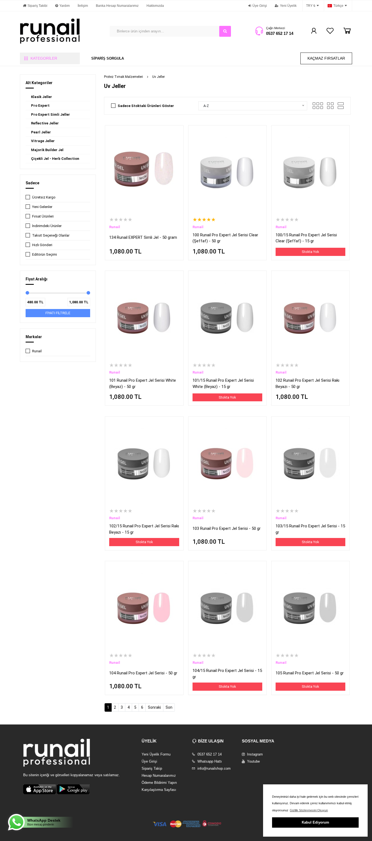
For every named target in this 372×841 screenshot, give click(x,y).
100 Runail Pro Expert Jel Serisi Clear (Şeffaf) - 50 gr (225, 238)
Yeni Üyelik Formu (156, 754)
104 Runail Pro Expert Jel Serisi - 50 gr (143, 673)
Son (169, 707)
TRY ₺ (310, 6)
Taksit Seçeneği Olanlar (50, 235)
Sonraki (154, 707)
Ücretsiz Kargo (44, 197)
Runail (37, 351)
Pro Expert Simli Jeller (50, 114)
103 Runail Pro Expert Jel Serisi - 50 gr (227, 528)
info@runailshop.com (213, 768)
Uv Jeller (158, 77)
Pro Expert (40, 105)
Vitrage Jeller (43, 141)
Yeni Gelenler (42, 207)
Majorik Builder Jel (47, 150)
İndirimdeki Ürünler (47, 226)
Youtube (253, 761)
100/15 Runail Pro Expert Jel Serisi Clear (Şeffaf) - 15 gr (306, 238)
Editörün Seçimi (44, 254)
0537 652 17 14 (279, 33)
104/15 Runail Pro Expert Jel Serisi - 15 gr (227, 673)
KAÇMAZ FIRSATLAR (326, 58)
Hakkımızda (155, 6)
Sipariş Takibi (37, 6)
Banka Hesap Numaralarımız (117, 6)
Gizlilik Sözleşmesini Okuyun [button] (309, 810)
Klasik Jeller (41, 97)
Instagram (254, 754)
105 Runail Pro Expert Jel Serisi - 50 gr (310, 673)
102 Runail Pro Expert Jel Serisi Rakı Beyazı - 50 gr (307, 383)
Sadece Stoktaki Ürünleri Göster (146, 106)
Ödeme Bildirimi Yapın (159, 783)
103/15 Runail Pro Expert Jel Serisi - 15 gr (310, 529)
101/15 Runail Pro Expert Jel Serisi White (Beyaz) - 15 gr (223, 383)
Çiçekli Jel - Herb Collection (55, 159)
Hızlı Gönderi (42, 245)
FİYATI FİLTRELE (57, 313)
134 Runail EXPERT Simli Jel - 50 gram (143, 237)
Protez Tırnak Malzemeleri (123, 77)
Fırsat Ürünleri (43, 216)
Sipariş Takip (152, 768)
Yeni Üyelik (288, 6)
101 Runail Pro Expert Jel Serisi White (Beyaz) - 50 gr (142, 383)
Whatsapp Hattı (209, 761)
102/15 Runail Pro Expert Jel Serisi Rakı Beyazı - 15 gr (144, 529)
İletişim (83, 6)
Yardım (64, 6)
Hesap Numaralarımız (159, 775)
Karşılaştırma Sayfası (159, 790)
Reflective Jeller (45, 123)
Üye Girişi (259, 6)
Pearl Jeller (41, 132)
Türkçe (338, 6)
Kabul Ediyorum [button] (315, 822)
